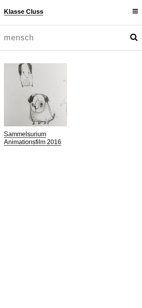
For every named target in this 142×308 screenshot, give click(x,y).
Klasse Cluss (23, 11)
